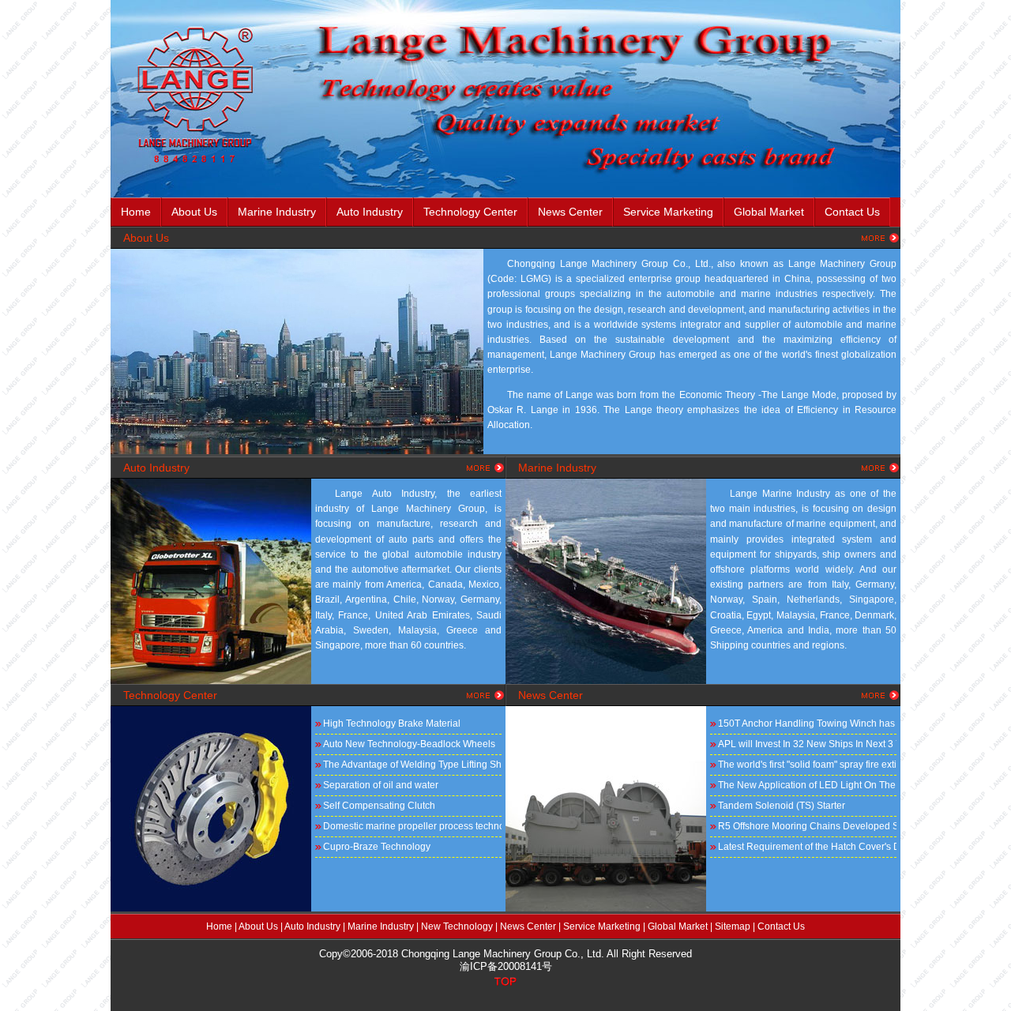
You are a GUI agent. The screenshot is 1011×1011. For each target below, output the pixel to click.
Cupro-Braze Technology (376, 846)
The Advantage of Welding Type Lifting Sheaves (412, 764)
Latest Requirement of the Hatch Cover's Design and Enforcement (807, 846)
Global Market (678, 926)
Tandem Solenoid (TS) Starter (781, 805)
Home (136, 211)
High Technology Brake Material (391, 723)
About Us (258, 926)
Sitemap (732, 926)
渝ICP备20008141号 (506, 966)
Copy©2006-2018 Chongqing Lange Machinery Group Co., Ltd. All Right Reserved (505, 954)
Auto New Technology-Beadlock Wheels (409, 744)
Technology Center (470, 211)
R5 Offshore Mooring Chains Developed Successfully (807, 826)
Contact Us (852, 211)
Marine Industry (277, 211)
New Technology (457, 926)
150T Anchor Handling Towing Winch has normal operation (807, 723)
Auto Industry (369, 211)
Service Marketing (668, 211)
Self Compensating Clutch (379, 805)
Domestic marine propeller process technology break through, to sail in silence (412, 826)
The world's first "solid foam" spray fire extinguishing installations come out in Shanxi (807, 764)
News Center (570, 211)
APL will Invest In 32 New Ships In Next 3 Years (807, 744)
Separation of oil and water (380, 785)
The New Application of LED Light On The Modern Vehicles (807, 785)
